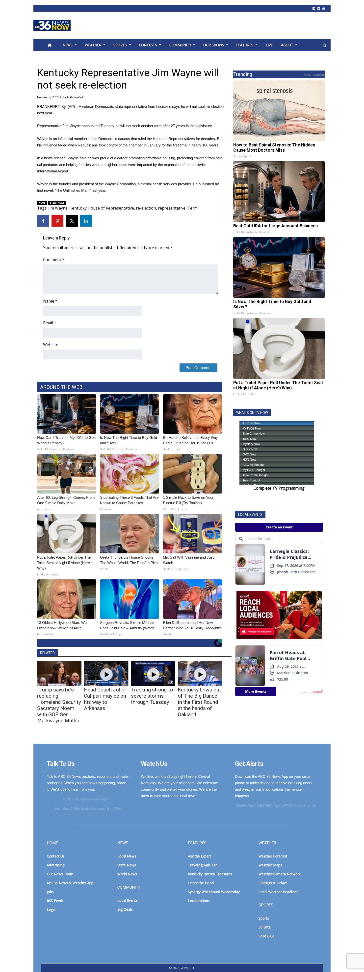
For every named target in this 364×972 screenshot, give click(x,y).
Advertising (55, 865)
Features (244, 45)
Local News (126, 856)
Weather (93, 45)
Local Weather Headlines (278, 891)
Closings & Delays (273, 882)
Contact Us (56, 856)
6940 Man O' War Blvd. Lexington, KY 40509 (87, 809)
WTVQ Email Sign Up (299, 805)
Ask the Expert (199, 856)
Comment (53, 259)
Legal (51, 909)
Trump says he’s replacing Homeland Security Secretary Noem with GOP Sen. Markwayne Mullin (59, 705)
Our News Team (60, 874)
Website (50, 344)
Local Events (127, 900)
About (287, 45)
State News (57, 202)
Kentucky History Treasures (210, 874)
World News (127, 874)
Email (49, 323)
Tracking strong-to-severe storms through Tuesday (153, 696)
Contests (148, 45)
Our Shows (213, 45)
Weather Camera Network (280, 874)
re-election (146, 208)
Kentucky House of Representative (102, 208)
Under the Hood (201, 882)
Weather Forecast (273, 856)
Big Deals (125, 909)
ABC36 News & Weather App (70, 882)
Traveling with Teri (202, 865)
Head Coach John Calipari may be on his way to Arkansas (105, 699)
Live (269, 45)
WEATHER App (268, 805)
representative (171, 208)
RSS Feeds (55, 900)
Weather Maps (270, 865)
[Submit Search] (324, 45)
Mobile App (245, 805)
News (68, 45)
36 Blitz (264, 927)
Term (192, 208)
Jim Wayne (58, 208)
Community (180, 45)
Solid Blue (266, 936)
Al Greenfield (75, 97)
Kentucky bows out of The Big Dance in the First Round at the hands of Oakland (199, 702)
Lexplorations (199, 900)
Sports (120, 45)
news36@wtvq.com (98, 799)
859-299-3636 (72, 799)
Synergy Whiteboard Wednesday (214, 891)
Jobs (50, 891)
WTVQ (52, 25)
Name (50, 301)
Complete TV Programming (279, 488)
